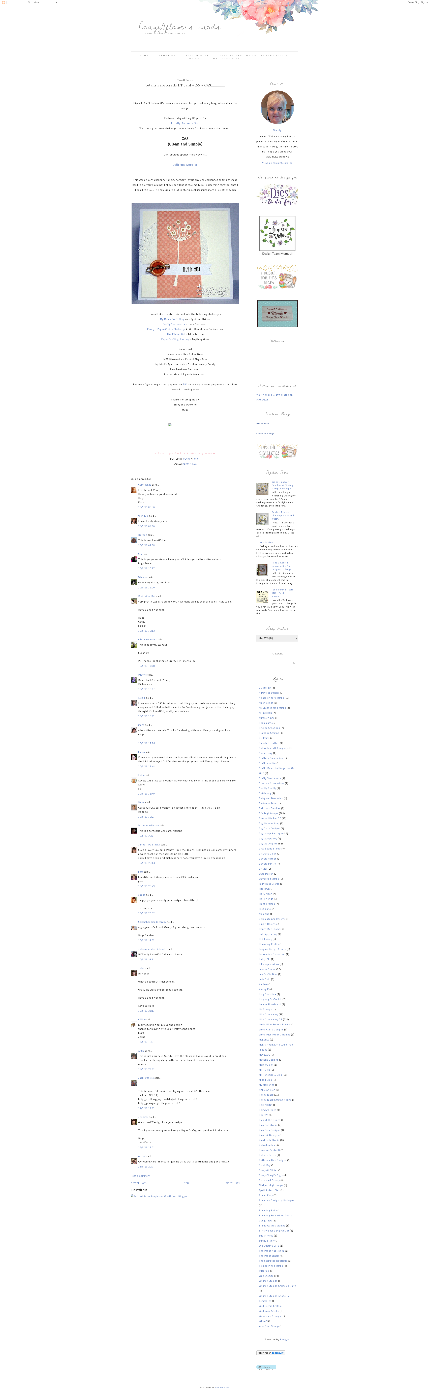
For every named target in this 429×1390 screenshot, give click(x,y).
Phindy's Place (267, 1110)
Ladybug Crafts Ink (270, 999)
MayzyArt (264, 1054)
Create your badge (265, 434)
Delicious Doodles (185, 165)
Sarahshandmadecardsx (152, 922)
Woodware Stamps (270, 1316)
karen (141, 752)
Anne (141, 1050)
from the (264, 913)
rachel (142, 1156)
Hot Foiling (265, 939)
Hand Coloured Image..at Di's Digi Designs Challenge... (282, 566)
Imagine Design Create (272, 949)
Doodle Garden (268, 858)
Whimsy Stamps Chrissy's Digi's (277, 1285)
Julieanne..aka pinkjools (152, 949)
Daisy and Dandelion (271, 798)
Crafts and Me (267, 763)
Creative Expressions (271, 783)
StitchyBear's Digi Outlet (274, 1230)
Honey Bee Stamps (270, 929)
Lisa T (141, 697)
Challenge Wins (225, 58)
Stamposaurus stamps (272, 1225)
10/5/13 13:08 (146, 666)
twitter (191, 453)
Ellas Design (266, 873)
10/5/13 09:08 (146, 545)
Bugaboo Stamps (269, 733)
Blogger (284, 1339)
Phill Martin (265, 1105)
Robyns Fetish (267, 1155)
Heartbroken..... (268, 542)
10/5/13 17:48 (146, 766)
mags (141, 724)
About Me (167, 55)
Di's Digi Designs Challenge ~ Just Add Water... (283, 515)
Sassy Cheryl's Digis (271, 1175)
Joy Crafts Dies (268, 974)
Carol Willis (144, 484)
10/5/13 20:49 (146, 886)
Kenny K (264, 989)
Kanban (263, 984)
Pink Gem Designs (269, 1130)
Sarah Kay (265, 1165)
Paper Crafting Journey (175, 339)
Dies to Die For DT (270, 818)
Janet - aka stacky (149, 844)
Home (144, 55)
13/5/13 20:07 (146, 1166)
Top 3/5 (194, 58)
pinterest (209, 453)
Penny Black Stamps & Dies (275, 1099)
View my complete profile (277, 163)
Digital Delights (268, 843)
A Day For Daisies (269, 692)
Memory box (189, 463)
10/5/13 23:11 (146, 959)
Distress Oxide (268, 853)
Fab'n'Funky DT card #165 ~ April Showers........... (282, 593)
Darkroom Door (268, 803)
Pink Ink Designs (269, 1135)
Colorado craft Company (273, 748)
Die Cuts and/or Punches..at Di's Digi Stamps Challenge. (283, 485)
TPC (185, 384)
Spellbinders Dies (269, 1190)
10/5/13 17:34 (146, 743)
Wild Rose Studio (269, 1311)
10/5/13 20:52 (146, 913)
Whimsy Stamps (268, 1280)
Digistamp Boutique (271, 833)
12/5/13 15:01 (146, 1147)
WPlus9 (263, 1321)
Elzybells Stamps (269, 878)
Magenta (264, 1039)
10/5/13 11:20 (146, 587)
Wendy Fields (262, 423)
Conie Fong (265, 753)
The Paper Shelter (270, 1255)
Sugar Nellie (266, 1235)
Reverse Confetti (269, 1150)
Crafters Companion (271, 758)
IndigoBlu (264, 959)
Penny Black (266, 1094)
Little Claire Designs (271, 1029)
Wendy (277, 130)
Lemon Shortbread (270, 1004)
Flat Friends (266, 898)
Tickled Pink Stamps (271, 1265)
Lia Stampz (265, 1009)
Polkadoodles (267, 1145)
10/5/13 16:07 (146, 689)
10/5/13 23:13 (146, 1010)
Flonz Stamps (267, 903)
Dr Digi (263, 868)
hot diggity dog (268, 934)
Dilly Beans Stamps (270, 848)
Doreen (142, 534)
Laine (141, 775)
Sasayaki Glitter (268, 1170)
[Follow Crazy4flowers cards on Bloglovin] (270, 1354)
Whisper (143, 577)
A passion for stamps (271, 697)
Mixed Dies (265, 1079)
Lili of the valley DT (270, 1019)
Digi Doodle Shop (269, 823)
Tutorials (264, 1270)
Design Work (197, 55)
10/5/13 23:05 (146, 940)
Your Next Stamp (269, 1326)
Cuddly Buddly (267, 788)
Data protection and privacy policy (254, 55)
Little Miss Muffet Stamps (274, 1034)
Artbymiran (265, 712)
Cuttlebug (265, 793)
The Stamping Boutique (273, 1260)
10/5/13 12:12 (146, 630)
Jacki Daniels (146, 1077)
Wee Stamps (266, 1275)
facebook (175, 453)
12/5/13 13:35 (146, 1108)
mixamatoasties (147, 639)
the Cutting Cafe (269, 1245)
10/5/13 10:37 (146, 568)
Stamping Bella (268, 1210)
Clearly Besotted (269, 743)
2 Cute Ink (265, 687)
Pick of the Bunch (270, 1120)
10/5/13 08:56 (146, 507)
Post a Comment (140, 1175)
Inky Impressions (269, 964)
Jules (141, 968)
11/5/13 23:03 (146, 1069)
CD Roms (264, 738)
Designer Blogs (221, 1387)
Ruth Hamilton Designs (273, 1160)
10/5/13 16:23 (146, 716)
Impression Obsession (272, 954)
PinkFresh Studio (269, 1140)
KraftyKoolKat (147, 596)
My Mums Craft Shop (172, 319)
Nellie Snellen (267, 1089)
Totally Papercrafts (184, 123)
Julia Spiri (264, 979)
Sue (140, 554)
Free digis (265, 908)
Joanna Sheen (267, 969)
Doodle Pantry (267, 863)
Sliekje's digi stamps (271, 1185)
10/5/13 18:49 (146, 793)
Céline (142, 1019)
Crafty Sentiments (174, 324)
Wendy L (143, 515)
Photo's (263, 1115)
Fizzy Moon (265, 893)
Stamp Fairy (266, 1195)
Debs (141, 802)
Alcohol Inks (266, 702)
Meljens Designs (269, 1059)
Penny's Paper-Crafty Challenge (166, 329)
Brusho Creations (269, 728)
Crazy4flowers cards (180, 26)
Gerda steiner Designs (272, 919)
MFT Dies (264, 1069)
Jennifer (143, 1117)
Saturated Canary (269, 1180)
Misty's (142, 674)
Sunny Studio (267, 1240)
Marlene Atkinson (148, 825)
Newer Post (138, 1183)
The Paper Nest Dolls (271, 1250)
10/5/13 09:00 (146, 526)
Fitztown (264, 888)
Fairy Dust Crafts (269, 883)
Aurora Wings (267, 717)
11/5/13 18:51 (146, 1042)
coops (141, 894)
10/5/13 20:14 (146, 863)
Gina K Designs (268, 924)
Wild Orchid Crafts (270, 1306)
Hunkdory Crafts (269, 944)
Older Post (232, 1183)
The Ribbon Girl (176, 334)
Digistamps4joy (268, 838)
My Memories (266, 1084)
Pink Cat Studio (268, 1125)
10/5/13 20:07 (146, 835)
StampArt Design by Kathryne (276, 1200)
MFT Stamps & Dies (270, 1074)
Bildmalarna (266, 722)
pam (140, 871)
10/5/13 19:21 (146, 816)
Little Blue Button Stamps (275, 1024)
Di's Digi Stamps (268, 813)
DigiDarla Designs (269, 828)
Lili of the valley (268, 1014)
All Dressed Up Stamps (272, 707)
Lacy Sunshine (267, 994)
